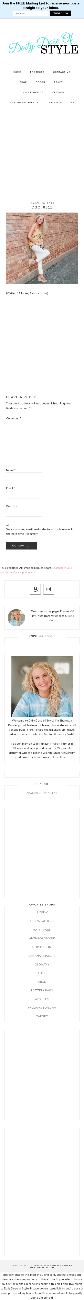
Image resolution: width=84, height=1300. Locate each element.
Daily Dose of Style (42, 42)
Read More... (61, 757)
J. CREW (42, 912)
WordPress (37, 1267)
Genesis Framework (59, 1265)
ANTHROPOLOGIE (42, 938)
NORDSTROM (42, 947)
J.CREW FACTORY (42, 921)
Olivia (38, 1265)
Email (10, 488)
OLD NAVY (42, 964)
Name (11, 470)
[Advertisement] (42, 151)
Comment (13, 418)
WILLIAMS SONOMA (42, 1007)
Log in (50, 1267)
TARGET (42, 981)
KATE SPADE (42, 929)
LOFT (42, 973)
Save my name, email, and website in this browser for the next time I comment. (40, 531)
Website (11, 506)
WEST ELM (42, 999)
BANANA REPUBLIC (42, 955)
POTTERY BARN (42, 990)
